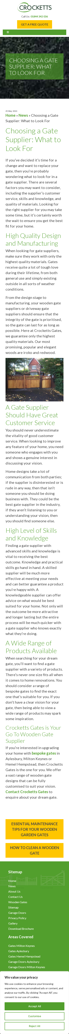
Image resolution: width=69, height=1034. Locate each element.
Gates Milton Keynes (21, 945)
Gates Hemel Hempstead (24, 956)
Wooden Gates (17, 902)
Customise (34, 1016)
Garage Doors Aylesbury (23, 961)
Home (10, 115)
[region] (34, 1002)
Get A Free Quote (34, 24)
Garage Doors (17, 912)
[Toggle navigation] (8, 32)
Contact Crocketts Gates (27, 791)
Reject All (34, 1026)
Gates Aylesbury (18, 951)
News (23, 115)
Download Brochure (21, 928)
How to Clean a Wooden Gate (34, 850)
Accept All (34, 1006)
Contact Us (15, 896)
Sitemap (13, 907)
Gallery (12, 923)
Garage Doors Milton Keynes (26, 967)
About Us (14, 891)
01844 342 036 (39, 16)
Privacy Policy (17, 918)
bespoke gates (44, 753)
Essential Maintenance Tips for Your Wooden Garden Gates (34, 829)
